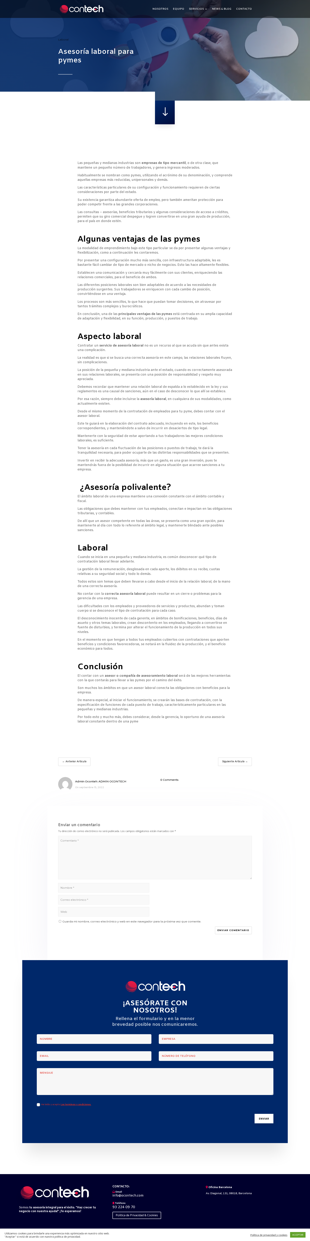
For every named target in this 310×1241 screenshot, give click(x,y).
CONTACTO (244, 9)
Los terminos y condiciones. (76, 1104)
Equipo (178, 9)
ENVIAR (264, 1118)
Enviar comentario (233, 930)
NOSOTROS (160, 9)
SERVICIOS (196, 9)
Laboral (63, 39)
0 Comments (169, 779)
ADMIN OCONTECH (112, 781)
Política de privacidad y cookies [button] (268, 1235)
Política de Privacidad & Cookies (137, 1215)
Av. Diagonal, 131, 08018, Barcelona (229, 1193)
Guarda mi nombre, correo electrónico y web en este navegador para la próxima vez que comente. (131, 921)
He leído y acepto (66, 1104)
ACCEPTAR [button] (297, 1234)
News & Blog (221, 9)
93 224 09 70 (123, 1207)
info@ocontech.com (128, 1195)
